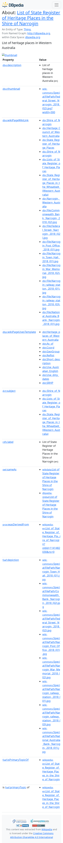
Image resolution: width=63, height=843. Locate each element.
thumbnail (11, 89)
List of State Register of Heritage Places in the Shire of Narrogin (31, 17)
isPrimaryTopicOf (16, 760)
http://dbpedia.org (38, 33)
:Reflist (48, 355)
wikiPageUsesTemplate (19, 332)
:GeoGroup (51, 351)
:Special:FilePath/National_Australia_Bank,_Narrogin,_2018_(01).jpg (51, 740)
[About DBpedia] (12, 4)
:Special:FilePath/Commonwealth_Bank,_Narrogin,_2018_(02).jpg (51, 595)
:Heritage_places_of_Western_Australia (51, 336)
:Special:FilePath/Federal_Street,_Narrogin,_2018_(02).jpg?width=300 (51, 100)
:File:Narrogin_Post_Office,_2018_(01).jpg (51, 245)
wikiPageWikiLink (16, 120)
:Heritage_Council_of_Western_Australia (51, 132)
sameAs (9, 469)
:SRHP (47, 383)
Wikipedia (47, 829)
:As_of (47, 343)
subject (9, 391)
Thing (27, 29)
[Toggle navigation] (56, 5)
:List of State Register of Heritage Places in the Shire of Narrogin (50, 505)
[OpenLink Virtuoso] (19, 821)
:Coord (48, 347)
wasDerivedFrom (16, 524)
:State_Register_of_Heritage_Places (51, 143)
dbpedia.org (32, 37)
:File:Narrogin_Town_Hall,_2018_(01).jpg (51, 257)
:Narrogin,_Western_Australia (51, 202)
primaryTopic (15, 787)
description (12, 65)
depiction (11, 560)
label (8, 442)
